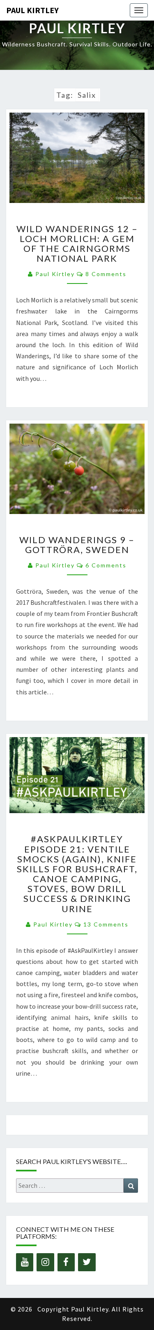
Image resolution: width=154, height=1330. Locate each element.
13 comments (106, 924)
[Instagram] (45, 1262)
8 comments (105, 273)
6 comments (105, 565)
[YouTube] (24, 1262)
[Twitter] (86, 1262)
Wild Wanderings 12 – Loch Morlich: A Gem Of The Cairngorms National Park (77, 243)
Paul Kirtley (32, 10)
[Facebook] (66, 1262)
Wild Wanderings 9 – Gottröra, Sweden (77, 544)
